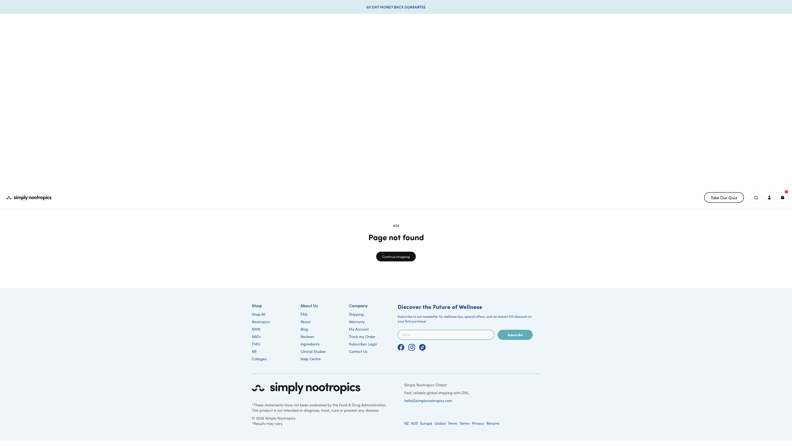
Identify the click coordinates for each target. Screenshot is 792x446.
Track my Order (362, 336)
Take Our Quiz (724, 197)
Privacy (478, 423)
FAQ (304, 314)
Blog (304, 329)
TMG (256, 344)
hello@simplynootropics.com (428, 400)
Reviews (307, 336)
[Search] (755, 197)
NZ (406, 423)
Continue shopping (396, 257)
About (305, 321)
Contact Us (358, 351)
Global (440, 423)
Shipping (356, 314)
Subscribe (515, 334)
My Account (359, 329)
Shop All (258, 314)
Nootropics (261, 321)
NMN (256, 329)
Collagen (259, 358)
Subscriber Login (363, 344)
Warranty (357, 321)
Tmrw (452, 423)
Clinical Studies (313, 351)
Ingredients (310, 344)
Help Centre (311, 358)
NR (254, 351)
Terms (465, 423)
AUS (414, 423)
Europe (426, 423)
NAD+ (256, 336)
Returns (493, 423)
